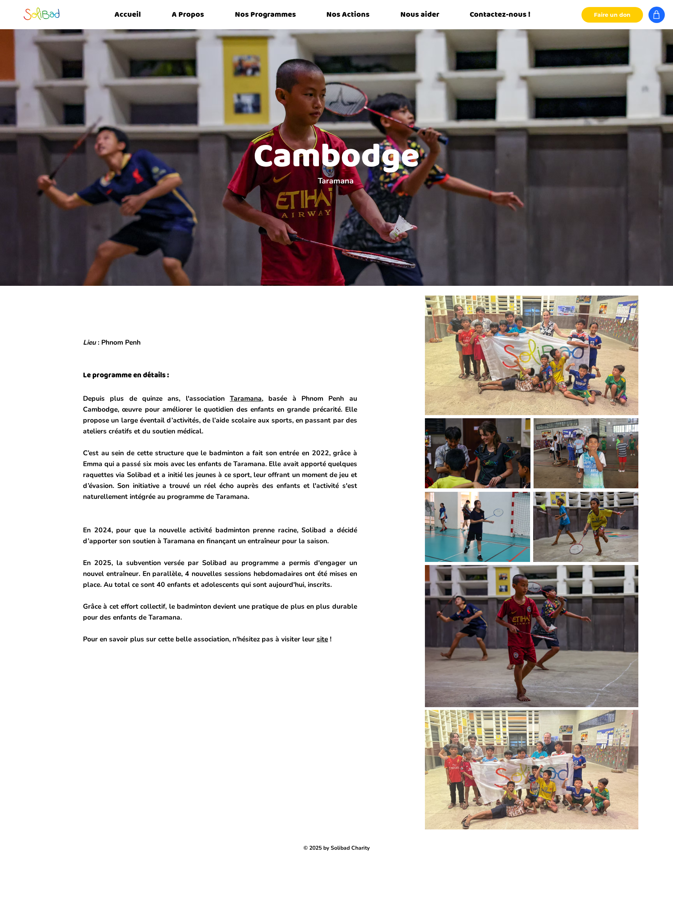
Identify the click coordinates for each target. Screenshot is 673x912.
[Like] (656, 15)
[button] (188, 14)
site (322, 639)
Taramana (246, 398)
